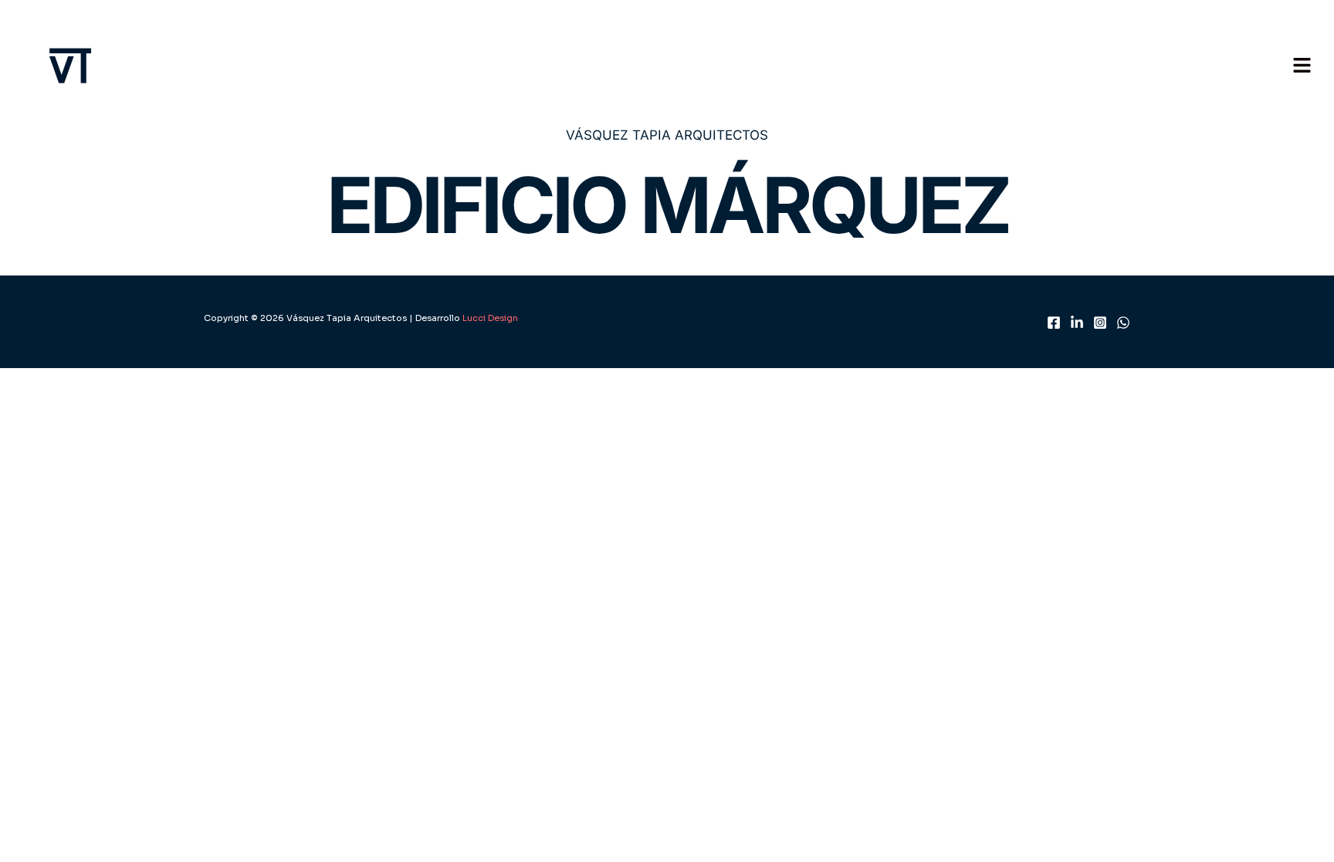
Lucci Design (489, 318)
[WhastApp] (1123, 323)
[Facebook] (1054, 323)
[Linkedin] (1077, 323)
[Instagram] (1100, 323)
